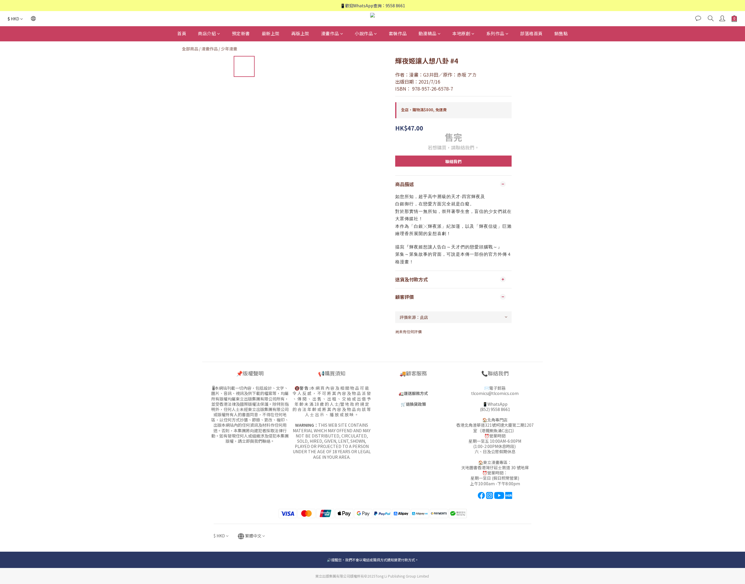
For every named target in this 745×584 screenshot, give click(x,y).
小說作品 (364, 33)
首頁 (181, 33)
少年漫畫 (229, 49)
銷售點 (561, 33)
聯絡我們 (453, 161)
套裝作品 (398, 33)
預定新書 (241, 33)
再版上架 (300, 33)
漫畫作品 (330, 33)
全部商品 (190, 49)
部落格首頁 (531, 33)
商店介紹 (207, 33)
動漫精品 (427, 33)
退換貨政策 (416, 404)
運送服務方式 (416, 393)
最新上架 (271, 33)
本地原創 (461, 33)
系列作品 (495, 33)
